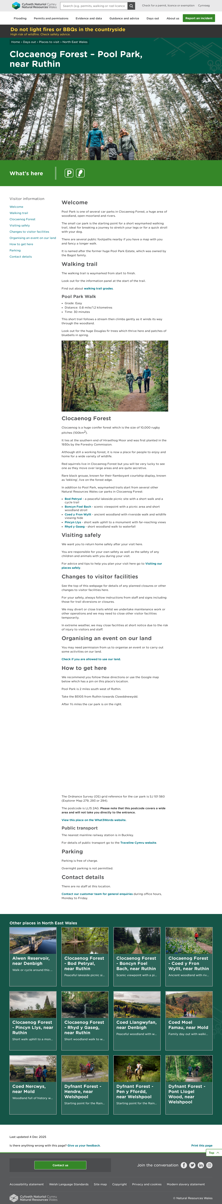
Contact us (60, 1165)
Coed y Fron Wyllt (78, 514)
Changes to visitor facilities (29, 231)
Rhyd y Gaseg (75, 526)
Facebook (184, 1165)
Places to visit (49, 42)
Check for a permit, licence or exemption (168, 5)
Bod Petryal (73, 498)
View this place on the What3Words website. (94, 820)
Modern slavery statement (186, 1184)
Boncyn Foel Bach (78, 506)
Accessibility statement (27, 1184)
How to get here (21, 244)
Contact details (21, 256)
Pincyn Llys (73, 522)
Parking (15, 250)
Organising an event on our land (33, 238)
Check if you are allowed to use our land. (91, 659)
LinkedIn (201, 1165)
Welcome (16, 206)
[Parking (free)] (69, 173)
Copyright (119, 1184)
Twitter (192, 1165)
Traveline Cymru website (138, 842)
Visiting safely (20, 225)
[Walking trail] (80, 173)
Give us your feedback (83, 1145)
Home (15, 42)
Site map (100, 1184)
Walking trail (19, 213)
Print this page (201, 1145)
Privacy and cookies (146, 1184)
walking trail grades (98, 288)
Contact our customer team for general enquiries (97, 893)
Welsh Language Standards (68, 1184)
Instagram (209, 1165)
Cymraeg (204, 5)
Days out (29, 42)
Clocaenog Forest (22, 219)
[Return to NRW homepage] (34, 5)
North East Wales (74, 42)
